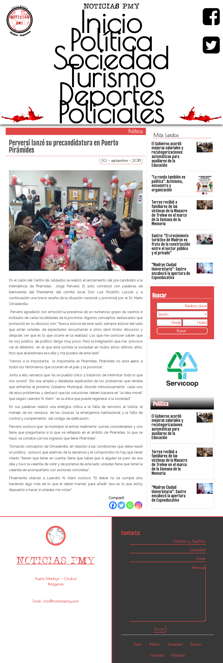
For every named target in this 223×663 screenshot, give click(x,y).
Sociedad (111, 57)
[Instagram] (138, 505)
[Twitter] (121, 505)
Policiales (111, 111)
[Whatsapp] (130, 505)
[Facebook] (113, 505)
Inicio (111, 21)
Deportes (111, 93)
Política (111, 39)
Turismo (111, 75)
